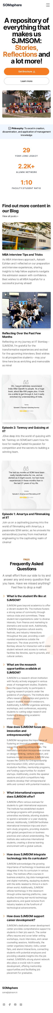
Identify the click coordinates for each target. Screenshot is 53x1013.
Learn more (26, 81)
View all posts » (10, 216)
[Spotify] (15, 1004)
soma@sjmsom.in (9, 992)
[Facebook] (9, 1004)
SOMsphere (10, 988)
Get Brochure (25, 71)
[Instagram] (4, 1004)
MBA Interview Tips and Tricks (22, 254)
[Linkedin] (21, 1004)
